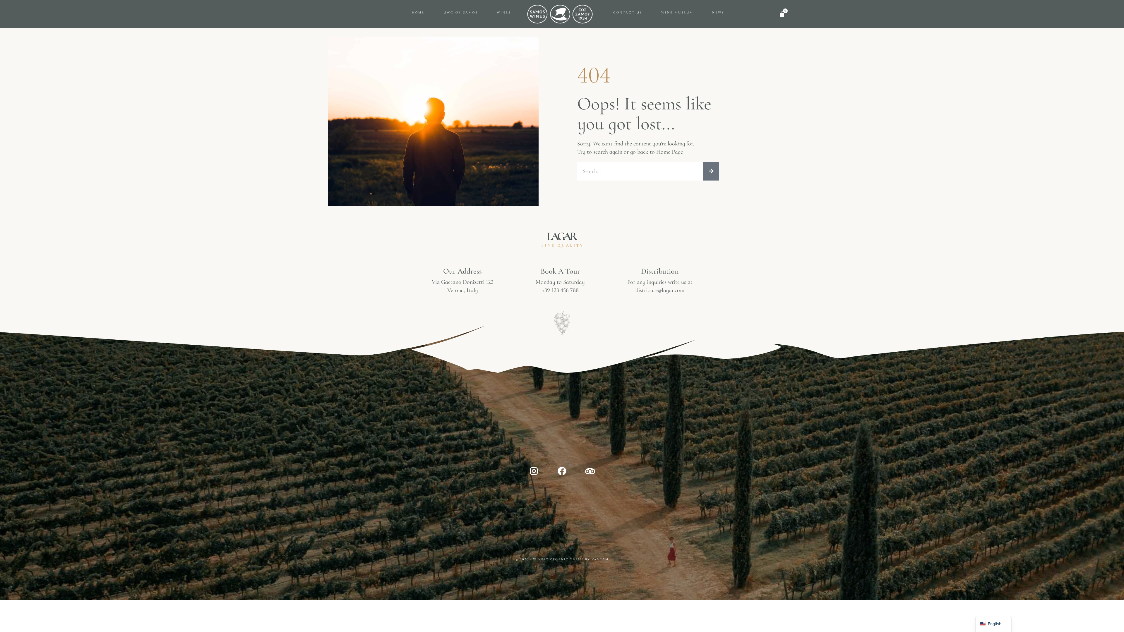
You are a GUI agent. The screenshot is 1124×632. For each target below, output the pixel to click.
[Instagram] (534, 471)
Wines (504, 12)
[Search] (711, 171)
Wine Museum (677, 12)
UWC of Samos (460, 12)
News (718, 12)
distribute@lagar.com (659, 290)
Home (418, 12)
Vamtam (600, 559)
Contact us (627, 12)
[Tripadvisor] (590, 471)
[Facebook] (562, 471)
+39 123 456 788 (560, 290)
